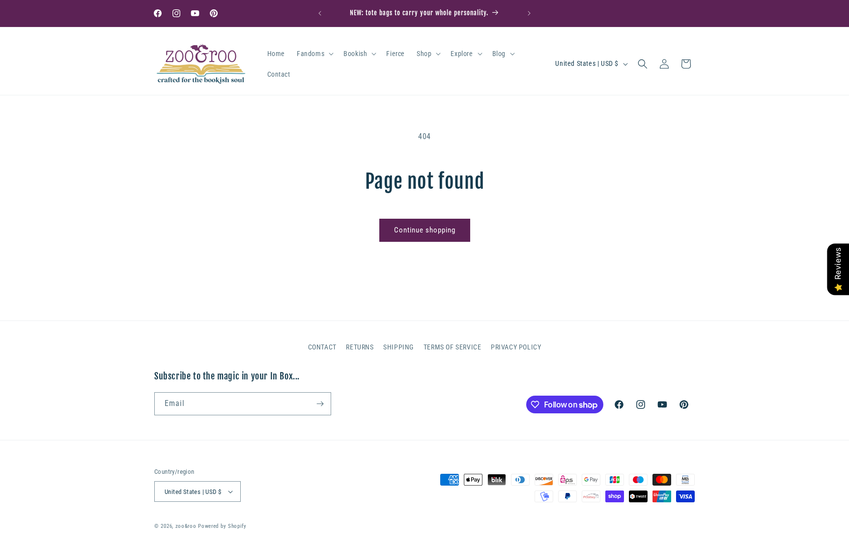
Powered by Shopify (222, 526)
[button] (314, 53)
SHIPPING (398, 347)
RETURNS (359, 347)
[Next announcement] (529, 13)
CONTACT (322, 347)
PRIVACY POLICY (516, 347)
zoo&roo (186, 526)
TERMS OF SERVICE (452, 347)
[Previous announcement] (320, 13)
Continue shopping (424, 230)
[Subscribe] (320, 403)
